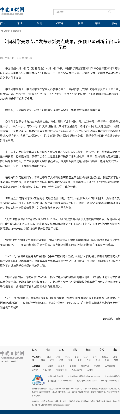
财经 (74, 349)
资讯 (39, 23)
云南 (107, 360)
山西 (76, 357)
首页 (2, 23)
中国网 (73, 366)
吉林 (95, 357)
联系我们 (14, 362)
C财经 (59, 23)
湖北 (34, 360)
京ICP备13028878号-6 (110, 381)
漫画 (114, 23)
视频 (80, 23)
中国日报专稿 (16, 31)
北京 (49, 357)
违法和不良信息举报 (56, 376)
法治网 (90, 370)
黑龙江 (105, 357)
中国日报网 (4, 31)
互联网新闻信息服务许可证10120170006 (84, 376)
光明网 (35, 370)
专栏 (97, 23)
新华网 (61, 366)
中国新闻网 (61, 370)
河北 (67, 357)
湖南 (43, 360)
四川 (88, 360)
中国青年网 (110, 366)
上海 (115, 357)
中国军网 (47, 370)
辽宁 (86, 357)
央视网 (97, 366)
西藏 (116, 360)
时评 (48, 349)
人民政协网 (77, 370)
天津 (58, 357)
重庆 (79, 360)
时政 (19, 23)
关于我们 (4, 362)
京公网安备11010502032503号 (60, 381)
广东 (52, 360)
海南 (70, 360)
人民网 (50, 366)
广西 (61, 360)
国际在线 (85, 366)
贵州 (98, 360)
